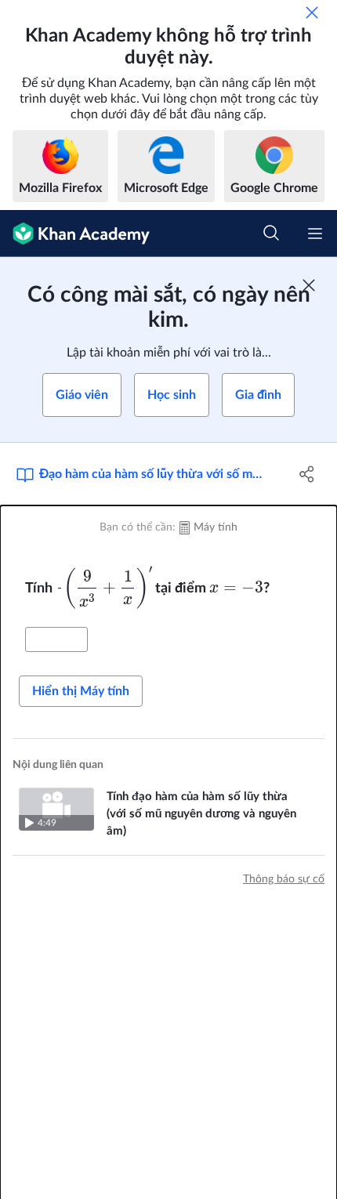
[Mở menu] (315, 233)
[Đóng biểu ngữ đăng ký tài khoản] (308, 285)
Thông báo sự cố (283, 879)
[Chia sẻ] (307, 474)
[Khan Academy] (75, 233)
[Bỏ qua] (311, 12)
